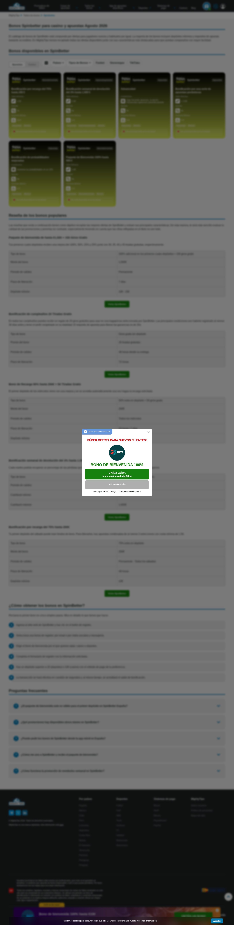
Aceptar (217, 921)
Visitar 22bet (117, 474)
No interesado (117, 484)
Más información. (149, 921)
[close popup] (148, 432)
